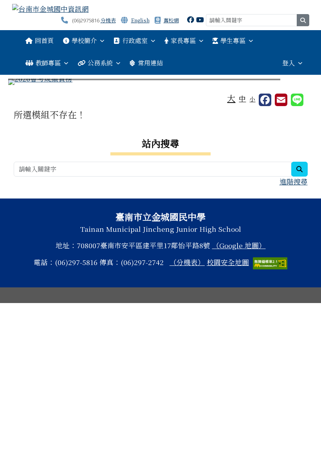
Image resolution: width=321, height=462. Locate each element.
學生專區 (232, 40)
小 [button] (252, 99)
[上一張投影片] (27, 83)
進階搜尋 (294, 181)
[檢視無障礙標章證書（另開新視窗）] (270, 262)
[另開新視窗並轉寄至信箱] (281, 100)
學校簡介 (84, 40)
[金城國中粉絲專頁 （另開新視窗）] (190, 19)
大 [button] (231, 98)
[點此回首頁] (160, 82)
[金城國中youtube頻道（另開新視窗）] (200, 19)
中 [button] (242, 98)
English (140, 20)
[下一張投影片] (294, 83)
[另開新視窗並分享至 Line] (297, 100)
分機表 (108, 20)
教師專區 (48, 62)
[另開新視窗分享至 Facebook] (265, 100)
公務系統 (100, 62)
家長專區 (183, 40)
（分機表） (187, 262)
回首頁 (44, 40)
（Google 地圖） (239, 245)
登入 (288, 62)
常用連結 (150, 62)
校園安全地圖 (228, 262)
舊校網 (171, 20)
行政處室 (135, 40)
